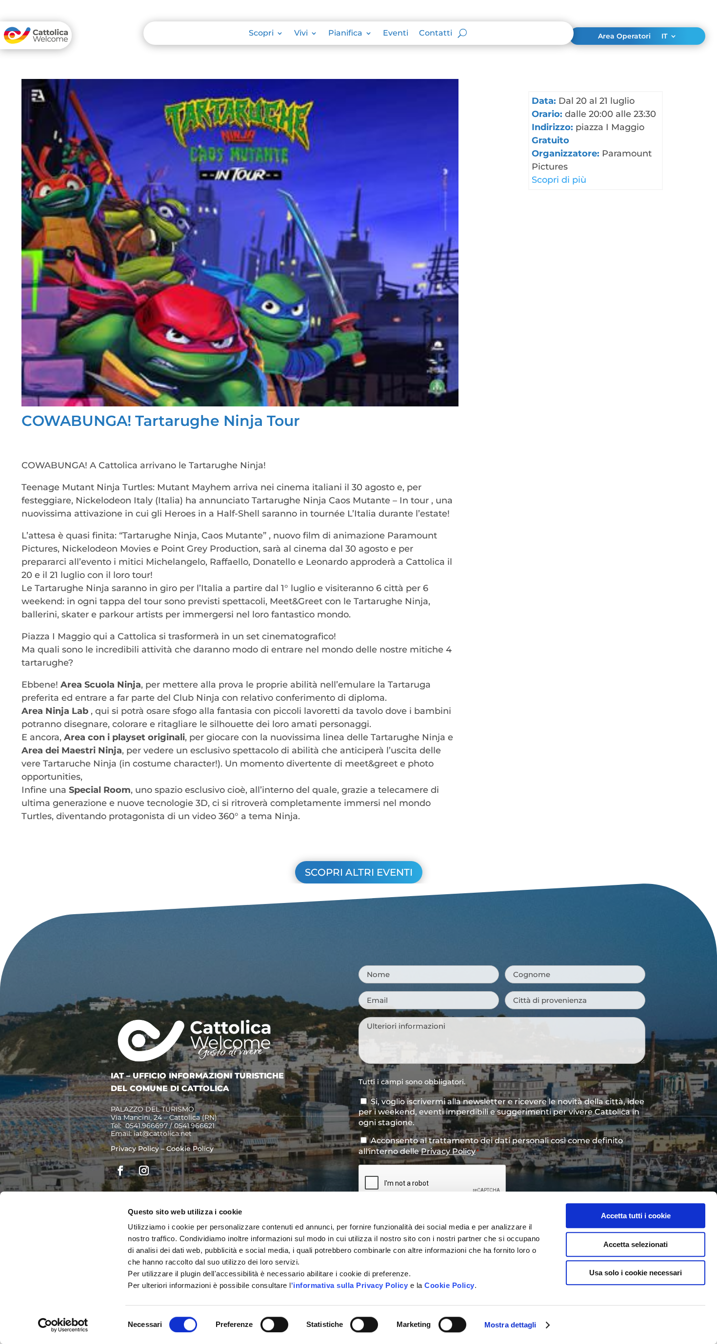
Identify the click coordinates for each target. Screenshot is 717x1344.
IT (664, 36)
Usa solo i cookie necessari (635, 1272)
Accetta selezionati (635, 1244)
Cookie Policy (449, 1285)
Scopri (261, 34)
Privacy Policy (135, 1148)
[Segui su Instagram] (144, 1170)
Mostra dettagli (510, 1325)
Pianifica (345, 34)
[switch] (274, 1324)
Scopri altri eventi (359, 872)
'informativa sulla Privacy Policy (349, 1285)
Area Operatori (624, 36)
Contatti (435, 34)
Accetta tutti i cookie (636, 1215)
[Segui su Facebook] (120, 1170)
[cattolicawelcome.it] (36, 46)
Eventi (395, 34)
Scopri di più (559, 179)
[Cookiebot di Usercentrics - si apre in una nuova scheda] (63, 1325)
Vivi (301, 34)
